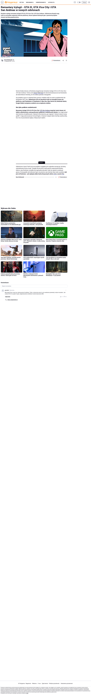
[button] (79, 2)
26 (65, 296)
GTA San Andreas (45, 110)
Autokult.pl (51, 2)
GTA (55, 174)
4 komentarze (56, 60)
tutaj (27, 693)
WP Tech (22, 2)
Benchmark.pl (30, 2)
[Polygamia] (12, 2)
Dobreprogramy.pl (41, 2)
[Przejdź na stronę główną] (2, 3)
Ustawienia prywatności (66, 683)
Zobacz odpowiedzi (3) (12, 299)
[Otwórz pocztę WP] (75, 2)
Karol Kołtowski (8, 60)
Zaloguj (84, 2)
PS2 (63, 174)
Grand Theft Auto (38, 93)
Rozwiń (41, 162)
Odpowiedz (7, 296)
